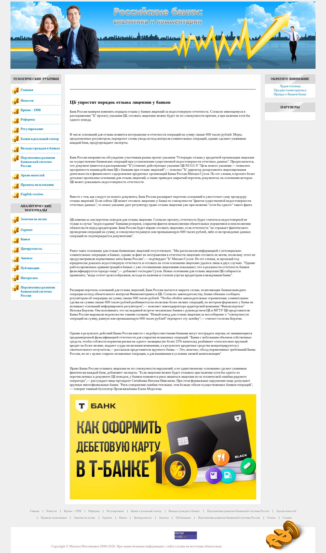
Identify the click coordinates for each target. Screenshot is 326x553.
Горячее (27, 230)
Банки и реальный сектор (40, 139)
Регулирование (32, 129)
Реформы (28, 119)
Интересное (29, 278)
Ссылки (287, 517)
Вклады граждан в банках (40, 148)
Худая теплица (290, 86)
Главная (27, 90)
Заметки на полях (34, 219)
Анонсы (26, 258)
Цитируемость (31, 249)
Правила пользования (37, 185)
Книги (25, 239)
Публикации (30, 268)
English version (32, 194)
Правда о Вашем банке (290, 94)
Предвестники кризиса (290, 90)
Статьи (271, 517)
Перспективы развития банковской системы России (38, 162)
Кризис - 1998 (31, 110)
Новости (27, 100)
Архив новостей (32, 175)
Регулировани (115, 510)
